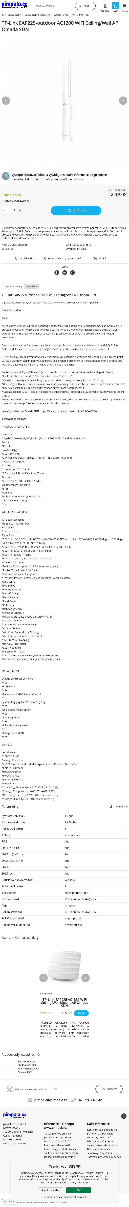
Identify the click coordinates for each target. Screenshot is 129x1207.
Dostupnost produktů (56, 1141)
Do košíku (76, 210)
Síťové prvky (14, 14)
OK (79, 1190)
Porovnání (75, 258)
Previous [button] (6, 100)
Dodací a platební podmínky (60, 1156)
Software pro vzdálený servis (104, 1156)
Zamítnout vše (50, 1190)
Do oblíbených (27, 258)
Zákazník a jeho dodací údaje (60, 1149)
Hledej (86, 6)
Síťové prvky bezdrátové (37, 14)
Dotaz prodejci (55, 258)
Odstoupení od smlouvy (58, 1133)
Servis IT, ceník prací (99, 1137)
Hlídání (102, 258)
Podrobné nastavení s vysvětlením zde (65, 1197)
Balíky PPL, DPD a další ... (101, 1133)
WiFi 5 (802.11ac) (80, 14)
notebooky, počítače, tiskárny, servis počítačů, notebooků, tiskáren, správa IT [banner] (16, 5)
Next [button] (123, 100)
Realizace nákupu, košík (57, 1145)
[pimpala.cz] (3, 15)
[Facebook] (123, 1116)
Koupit (81, 1013)
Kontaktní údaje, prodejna (102, 1129)
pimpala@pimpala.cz (50, 1100)
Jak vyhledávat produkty (58, 1137)
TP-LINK (82, 248)
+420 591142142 (89, 1100)
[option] (64, 101)
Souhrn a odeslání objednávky (61, 1153)
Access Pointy (61, 14)
